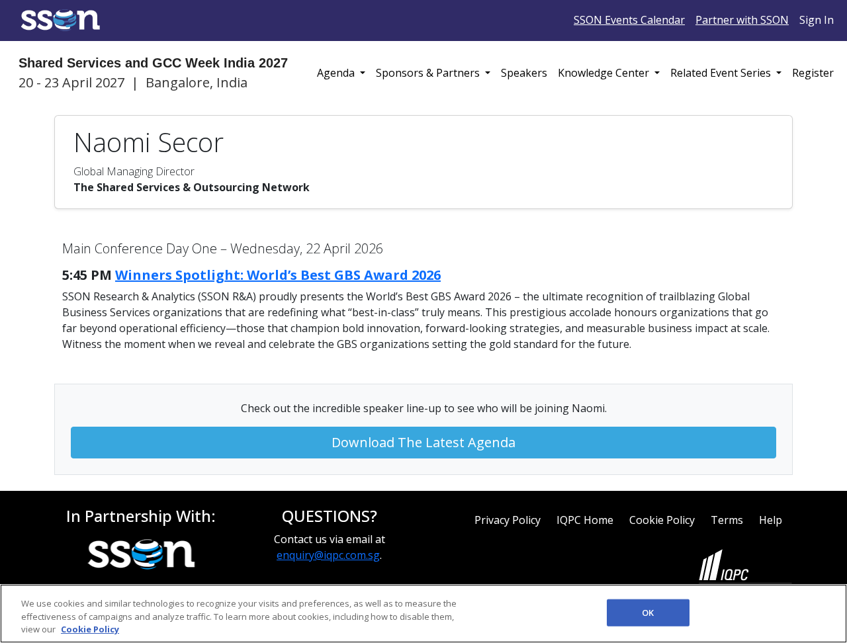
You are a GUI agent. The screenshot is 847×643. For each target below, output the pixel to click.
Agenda (337, 72)
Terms (727, 520)
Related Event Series (722, 72)
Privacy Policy (507, 520)
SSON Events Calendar (629, 20)
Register (813, 72)
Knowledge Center (605, 72)
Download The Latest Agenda (423, 442)
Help (770, 520)
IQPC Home (585, 520)
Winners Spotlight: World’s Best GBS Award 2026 (278, 275)
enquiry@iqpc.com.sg (328, 555)
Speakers (524, 72)
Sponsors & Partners (429, 72)
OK (648, 612)
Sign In (816, 20)
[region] (423, 613)
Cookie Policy (662, 520)
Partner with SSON (742, 20)
